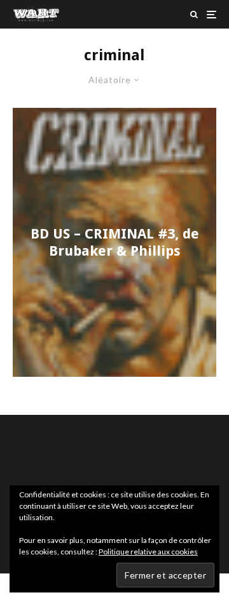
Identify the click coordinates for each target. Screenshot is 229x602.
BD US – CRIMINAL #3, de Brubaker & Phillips (115, 242)
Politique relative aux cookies (148, 551)
